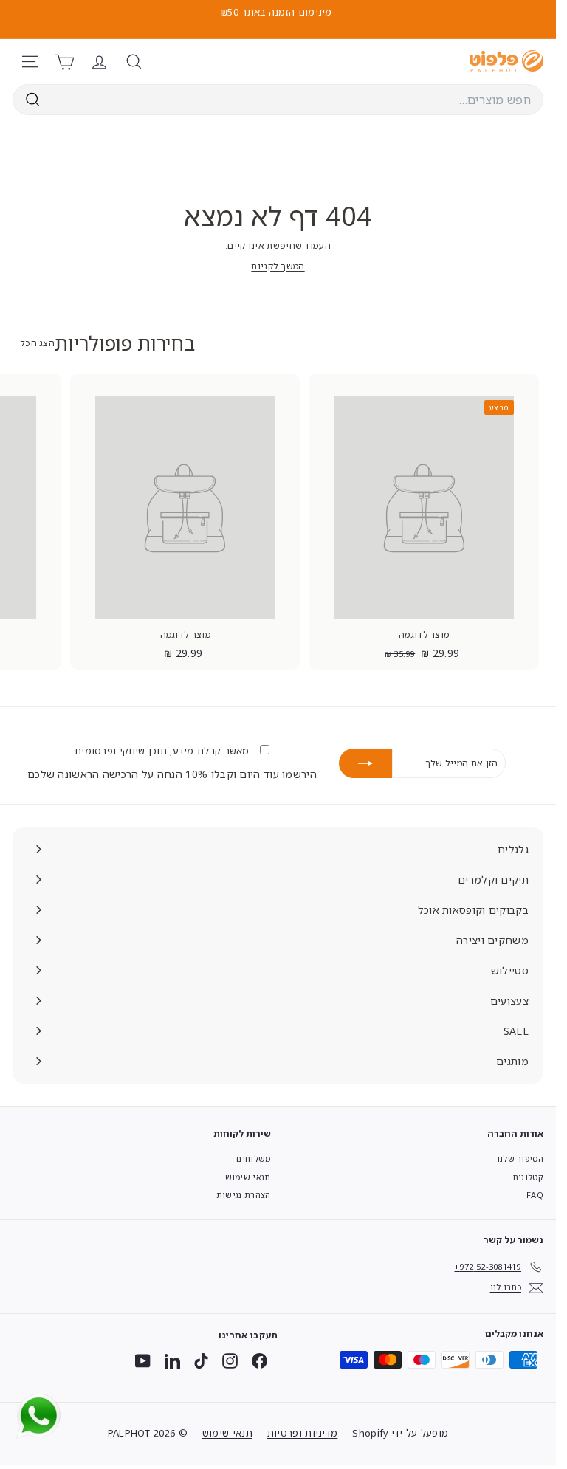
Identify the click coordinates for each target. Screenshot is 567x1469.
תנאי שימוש (248, 1177)
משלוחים (253, 1158)
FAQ (534, 1194)
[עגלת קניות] (64, 61)
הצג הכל (37, 343)
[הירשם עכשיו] (365, 763)
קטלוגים (528, 1177)
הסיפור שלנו (520, 1158)
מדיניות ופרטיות (302, 1432)
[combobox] (278, 99)
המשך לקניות (277, 266)
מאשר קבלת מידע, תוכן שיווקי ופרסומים (163, 750)
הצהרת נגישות (243, 1194)
